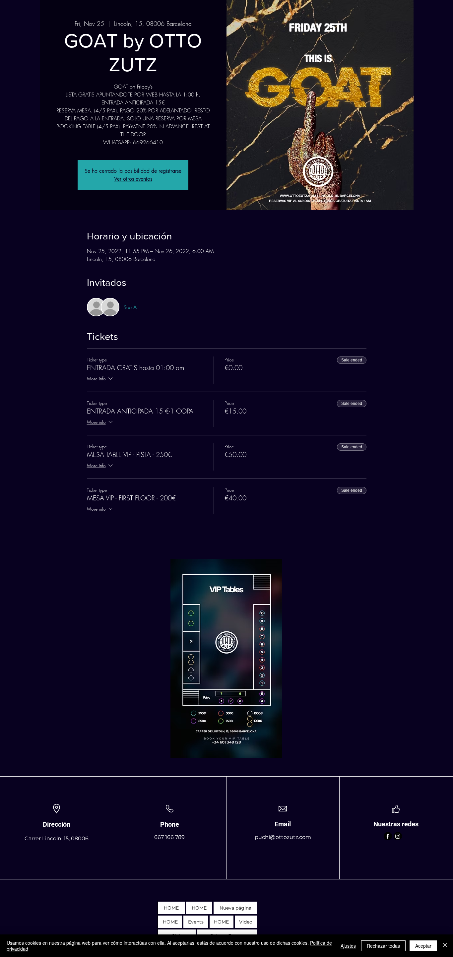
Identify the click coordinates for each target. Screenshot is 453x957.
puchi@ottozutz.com (283, 837)
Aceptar (423, 945)
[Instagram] (398, 836)
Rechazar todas (383, 945)
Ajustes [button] (348, 945)
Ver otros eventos (133, 178)
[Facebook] (388, 836)
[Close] (445, 946)
